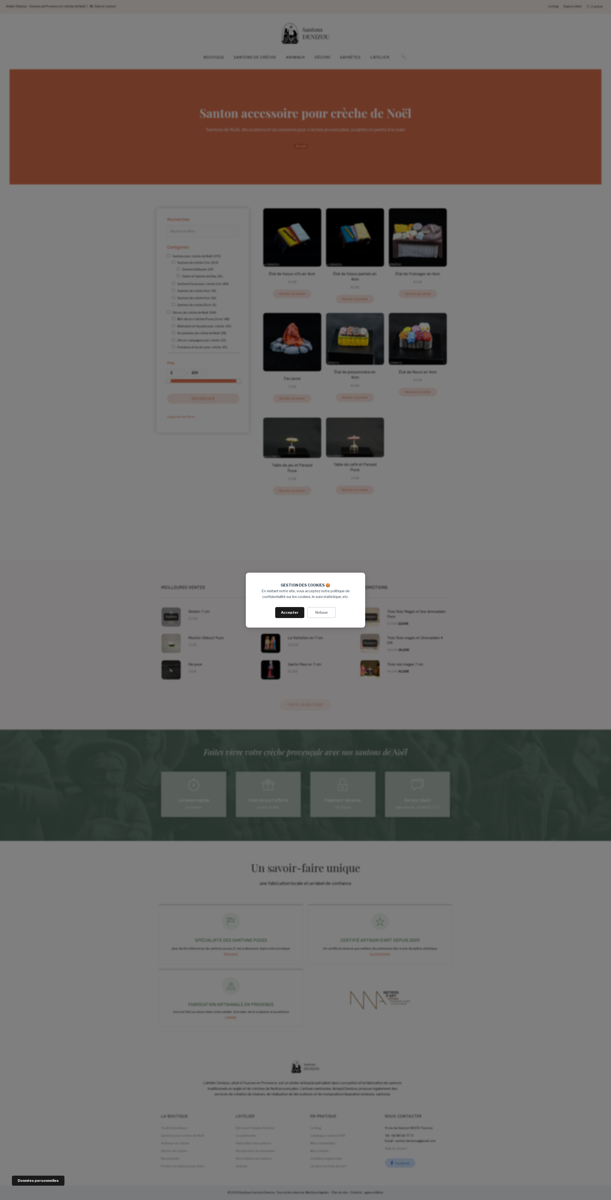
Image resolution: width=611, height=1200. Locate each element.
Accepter (290, 612)
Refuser (321, 612)
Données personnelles (38, 1180)
